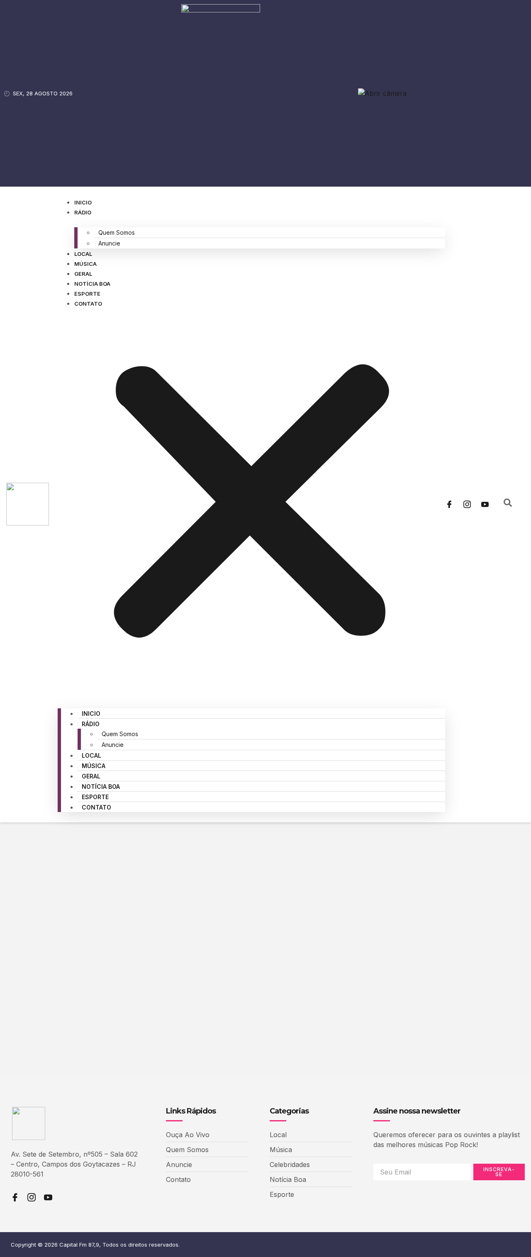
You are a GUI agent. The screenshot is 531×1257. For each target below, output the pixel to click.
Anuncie (109, 243)
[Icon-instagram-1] (467, 504)
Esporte (87, 293)
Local (83, 253)
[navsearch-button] (507, 504)
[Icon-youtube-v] (484, 504)
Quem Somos (116, 232)
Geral (83, 273)
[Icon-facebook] (449, 504)
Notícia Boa (92, 283)
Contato (88, 303)
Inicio (83, 202)
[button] (251, 503)
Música (85, 263)
